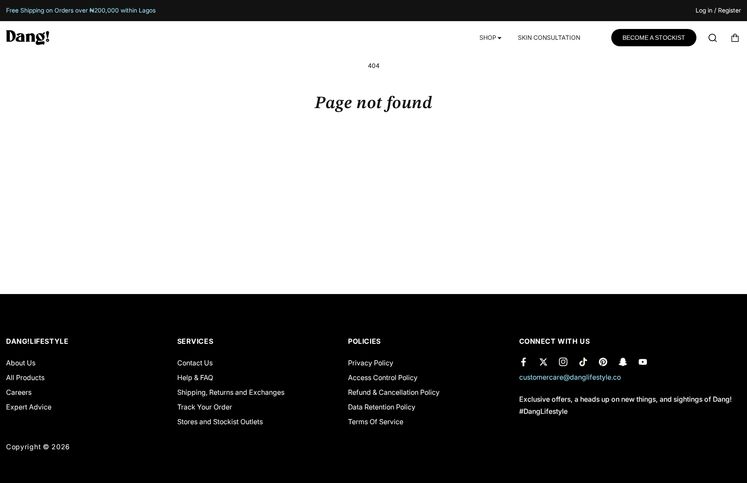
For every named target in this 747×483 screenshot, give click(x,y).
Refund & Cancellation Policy (394, 392)
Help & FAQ (195, 377)
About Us (20, 362)
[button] (490, 38)
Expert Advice (28, 407)
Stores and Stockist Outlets (220, 421)
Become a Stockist (653, 37)
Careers (19, 392)
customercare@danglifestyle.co (570, 377)
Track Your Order (204, 407)
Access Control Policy (383, 377)
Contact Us (195, 362)
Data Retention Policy (381, 407)
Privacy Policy (370, 362)
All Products (25, 377)
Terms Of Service (375, 421)
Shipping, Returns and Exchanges (230, 392)
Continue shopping (374, 147)
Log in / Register (718, 11)
